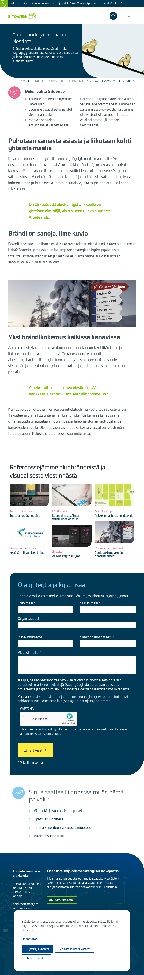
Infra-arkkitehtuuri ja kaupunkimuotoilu (62, 827)
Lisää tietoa (30, 939)
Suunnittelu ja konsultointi (49, 80)
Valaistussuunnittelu (49, 835)
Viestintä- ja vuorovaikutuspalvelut (59, 810)
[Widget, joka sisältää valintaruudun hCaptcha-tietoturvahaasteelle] (48, 719)
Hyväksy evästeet (37, 949)
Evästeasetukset (36, 958)
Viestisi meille (28, 652)
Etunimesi (25, 603)
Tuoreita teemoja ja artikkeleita (26, 873)
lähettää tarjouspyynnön (110, 595)
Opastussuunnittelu (48, 819)
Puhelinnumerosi (30, 637)
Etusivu (22, 80)
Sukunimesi (89, 603)
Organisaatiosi (28, 618)
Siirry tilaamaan (64, 900)
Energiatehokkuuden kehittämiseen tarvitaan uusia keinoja (26, 889)
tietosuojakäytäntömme (92, 700)
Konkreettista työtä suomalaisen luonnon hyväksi (25, 908)
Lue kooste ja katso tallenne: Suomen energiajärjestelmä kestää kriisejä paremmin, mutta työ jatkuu (63, 3)
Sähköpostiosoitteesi (96, 637)
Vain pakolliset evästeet (75, 949)
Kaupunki (77, 80)
